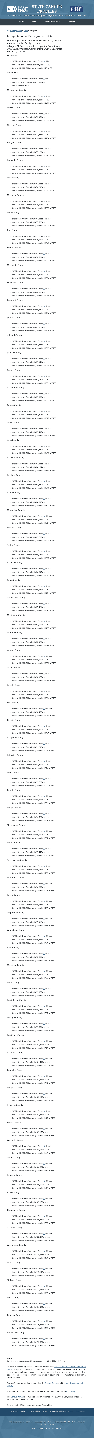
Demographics (16, 31)
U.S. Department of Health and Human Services (27, 1422)
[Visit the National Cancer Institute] (17, 8)
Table (26, 31)
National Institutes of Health (59, 1422)
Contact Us (80, 1411)
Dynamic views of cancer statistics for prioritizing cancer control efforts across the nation (47, 15)
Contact (71, 21)
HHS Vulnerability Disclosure (61, 1411)
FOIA (45, 1411)
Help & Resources (52, 21)
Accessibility (35, 1411)
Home (21, 21)
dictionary (70, 1391)
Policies (24, 1411)
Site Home (14, 1411)
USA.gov (51, 1424)
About (34, 21)
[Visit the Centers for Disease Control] (76, 8)
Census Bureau (51, 1383)
